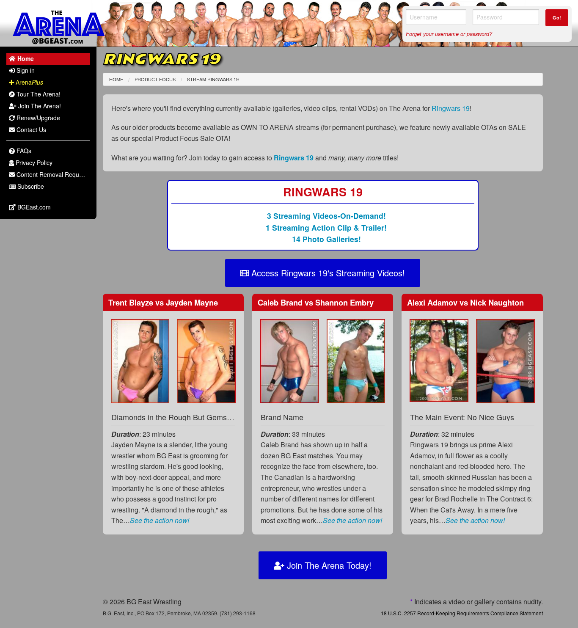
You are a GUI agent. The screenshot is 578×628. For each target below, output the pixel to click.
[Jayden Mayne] (206, 360)
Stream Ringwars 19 (213, 79)
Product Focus (155, 79)
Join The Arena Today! (328, 565)
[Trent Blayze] (140, 360)
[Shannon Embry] (356, 360)
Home (116, 79)
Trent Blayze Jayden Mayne (163, 302)
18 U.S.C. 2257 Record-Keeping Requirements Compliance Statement (462, 613)
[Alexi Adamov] (439, 360)
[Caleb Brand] (290, 360)
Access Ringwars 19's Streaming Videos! (327, 273)
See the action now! (159, 520)
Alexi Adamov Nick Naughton (465, 302)
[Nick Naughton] (505, 360)
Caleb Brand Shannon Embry (316, 302)
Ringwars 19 (451, 108)
